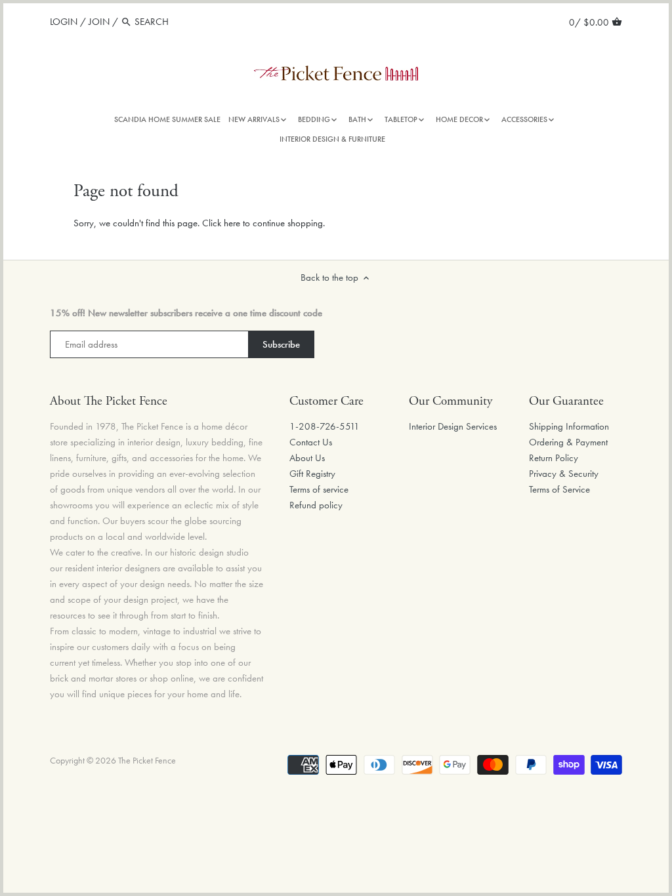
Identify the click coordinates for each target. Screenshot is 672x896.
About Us (307, 457)
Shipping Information (569, 426)
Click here (221, 223)
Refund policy (316, 505)
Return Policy (553, 457)
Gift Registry (312, 473)
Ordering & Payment (568, 442)
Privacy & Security (563, 473)
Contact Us (310, 442)
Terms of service (318, 489)
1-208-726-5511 (324, 426)
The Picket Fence (147, 760)
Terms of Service (559, 489)
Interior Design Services (453, 426)
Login (63, 21)
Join (99, 21)
